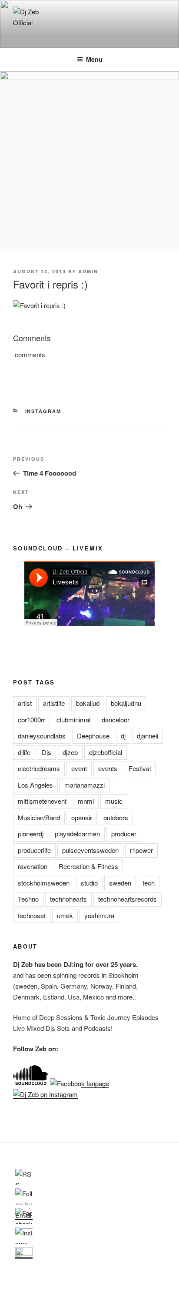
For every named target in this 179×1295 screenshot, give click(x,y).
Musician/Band (39, 817)
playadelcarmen (77, 833)
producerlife (34, 850)
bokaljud (87, 703)
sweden (120, 882)
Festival (140, 768)
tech (149, 882)
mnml (86, 800)
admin (88, 271)
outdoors (115, 817)
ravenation (32, 866)
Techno (28, 898)
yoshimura (99, 915)
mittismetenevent (42, 800)
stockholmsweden (44, 882)
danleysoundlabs (42, 735)
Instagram (43, 411)
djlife (24, 752)
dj (123, 735)
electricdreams (39, 768)
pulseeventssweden (90, 850)
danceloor (115, 719)
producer (123, 833)
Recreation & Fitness (88, 866)
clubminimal (73, 719)
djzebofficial (105, 752)
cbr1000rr (31, 719)
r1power (141, 850)
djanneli (147, 735)
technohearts (68, 898)
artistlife (54, 703)
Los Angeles (35, 784)
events (107, 768)
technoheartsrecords (127, 898)
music (114, 800)
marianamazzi (84, 784)
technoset (32, 915)
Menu (94, 59)
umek (65, 915)
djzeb (70, 752)
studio (89, 882)
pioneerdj (30, 833)
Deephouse (93, 735)
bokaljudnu (126, 703)
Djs (46, 752)
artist (25, 703)
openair (81, 817)
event (79, 768)
